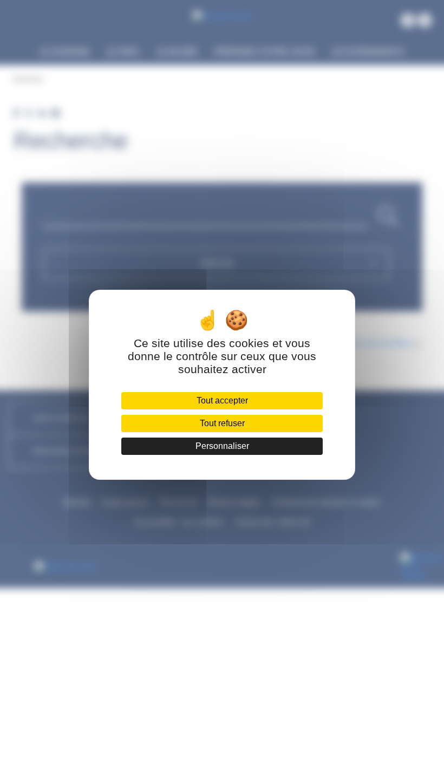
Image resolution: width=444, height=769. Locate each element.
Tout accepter (222, 400)
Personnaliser (222, 446)
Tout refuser (222, 423)
